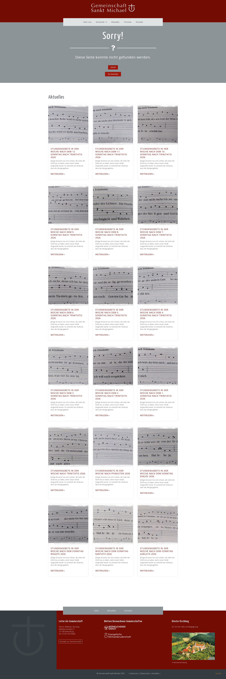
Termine (127, 22)
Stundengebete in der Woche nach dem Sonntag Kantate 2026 (111, 551)
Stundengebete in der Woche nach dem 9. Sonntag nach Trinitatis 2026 (66, 233)
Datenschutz (145, 673)
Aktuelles (115, 22)
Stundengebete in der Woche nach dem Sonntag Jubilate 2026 (156, 551)
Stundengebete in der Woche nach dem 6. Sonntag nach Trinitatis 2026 (66, 314)
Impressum (134, 673)
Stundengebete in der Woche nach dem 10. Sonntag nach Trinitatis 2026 (156, 153)
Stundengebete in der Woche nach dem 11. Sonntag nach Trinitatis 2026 (111, 153)
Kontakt (139, 22)
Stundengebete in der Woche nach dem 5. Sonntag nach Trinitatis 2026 (111, 314)
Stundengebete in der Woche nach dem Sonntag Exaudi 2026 (156, 473)
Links (96, 610)
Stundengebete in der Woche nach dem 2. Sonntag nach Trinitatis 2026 (111, 394)
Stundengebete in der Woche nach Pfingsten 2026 (112, 472)
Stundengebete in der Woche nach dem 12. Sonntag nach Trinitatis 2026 (66, 153)
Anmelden (155, 673)
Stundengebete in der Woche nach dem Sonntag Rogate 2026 (67, 551)
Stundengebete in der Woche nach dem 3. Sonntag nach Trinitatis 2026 (66, 394)
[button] (113, 74)
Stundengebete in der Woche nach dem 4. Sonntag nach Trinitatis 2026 (156, 314)
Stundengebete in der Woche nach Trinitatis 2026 (68, 472)
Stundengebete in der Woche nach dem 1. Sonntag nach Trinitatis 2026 (156, 394)
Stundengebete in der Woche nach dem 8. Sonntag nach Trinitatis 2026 (111, 233)
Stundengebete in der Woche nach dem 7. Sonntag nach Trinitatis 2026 (156, 233)
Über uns (87, 22)
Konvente (100, 22)
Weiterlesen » (58, 174)
